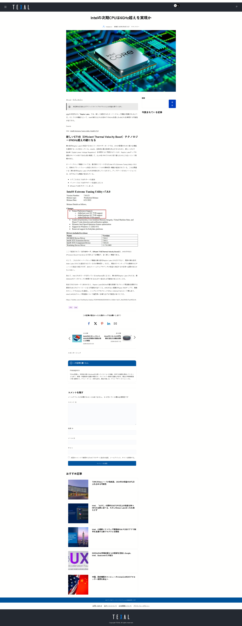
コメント (72, 402)
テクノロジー (135, 27)
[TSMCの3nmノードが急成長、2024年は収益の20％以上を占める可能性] (78, 481)
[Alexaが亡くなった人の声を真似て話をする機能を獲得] (127, 335)
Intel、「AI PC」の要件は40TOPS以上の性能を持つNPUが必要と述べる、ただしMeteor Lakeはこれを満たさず (113, 507)
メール (71, 438)
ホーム (68, 99)
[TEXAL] (21, 5)
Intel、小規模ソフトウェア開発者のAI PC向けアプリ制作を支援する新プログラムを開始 (114, 530)
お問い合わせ (97, 606)
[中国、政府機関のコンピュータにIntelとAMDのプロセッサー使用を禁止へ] (78, 576)
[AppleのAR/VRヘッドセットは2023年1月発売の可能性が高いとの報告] (77, 336)
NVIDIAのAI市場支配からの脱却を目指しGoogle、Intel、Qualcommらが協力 (112, 554)
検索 (143, 98)
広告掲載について (125, 606)
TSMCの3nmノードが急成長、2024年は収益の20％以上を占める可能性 (113, 482)
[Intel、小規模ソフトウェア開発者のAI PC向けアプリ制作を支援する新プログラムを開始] (78, 529)
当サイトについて (110, 606)
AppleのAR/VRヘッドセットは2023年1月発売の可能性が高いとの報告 (92, 338)
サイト (70, 448)
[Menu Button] (6, 7)
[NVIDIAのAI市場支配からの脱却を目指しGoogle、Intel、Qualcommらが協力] (78, 552)
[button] (88, 323)
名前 (70, 428)
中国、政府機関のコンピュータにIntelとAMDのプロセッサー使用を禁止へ (113, 578)
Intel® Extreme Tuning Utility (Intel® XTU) (84, 131)
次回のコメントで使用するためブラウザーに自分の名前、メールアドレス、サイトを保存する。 (103, 457)
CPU (70, 307)
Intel (67, 114)
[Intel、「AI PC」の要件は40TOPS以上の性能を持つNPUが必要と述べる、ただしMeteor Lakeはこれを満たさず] (78, 505)
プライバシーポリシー (141, 606)
